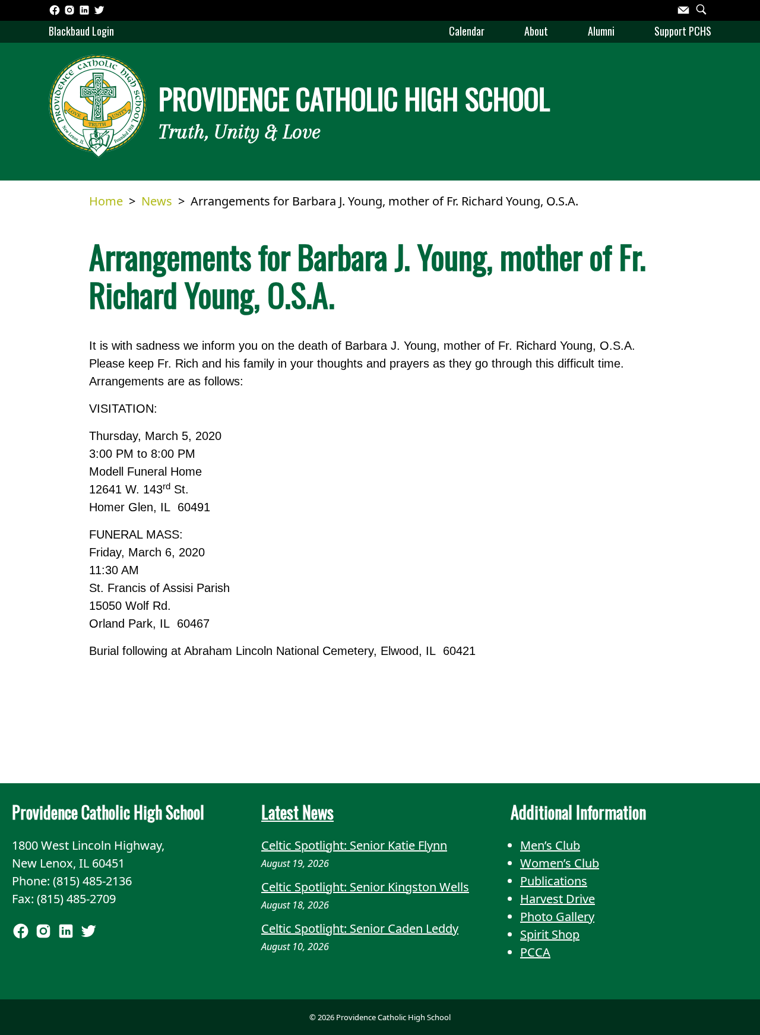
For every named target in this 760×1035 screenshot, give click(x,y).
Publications (553, 881)
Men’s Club (550, 845)
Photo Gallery (557, 917)
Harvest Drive (557, 899)
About (536, 31)
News (156, 201)
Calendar (466, 31)
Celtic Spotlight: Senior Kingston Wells (365, 887)
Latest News (297, 812)
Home (106, 201)
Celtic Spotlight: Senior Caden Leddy (359, 928)
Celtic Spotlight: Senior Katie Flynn (354, 845)
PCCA (535, 952)
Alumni (601, 31)
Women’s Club (559, 863)
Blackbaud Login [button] (81, 31)
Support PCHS (682, 31)
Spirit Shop (550, 934)
